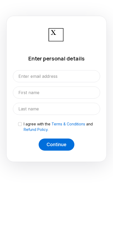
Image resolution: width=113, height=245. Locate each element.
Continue (56, 144)
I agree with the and (58, 127)
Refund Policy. (36, 129)
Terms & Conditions (68, 124)
